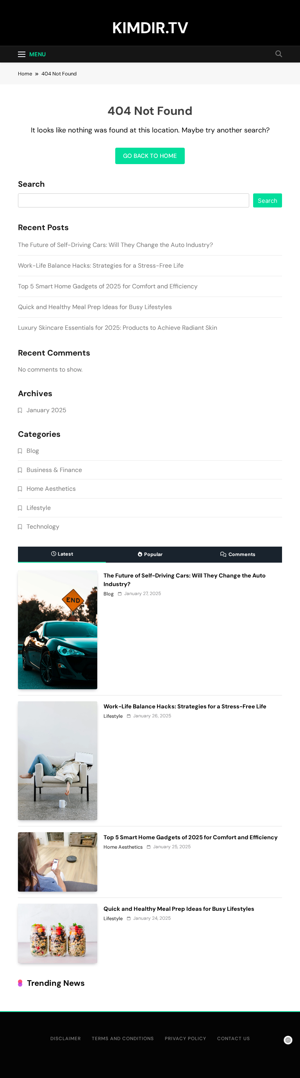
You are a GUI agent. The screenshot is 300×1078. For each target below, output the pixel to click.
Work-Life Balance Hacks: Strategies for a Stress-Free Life (101, 265)
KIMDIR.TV (150, 28)
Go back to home (150, 156)
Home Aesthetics (51, 488)
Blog (33, 451)
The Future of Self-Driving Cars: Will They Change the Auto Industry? (115, 245)
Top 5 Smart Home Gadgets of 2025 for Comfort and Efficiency (108, 286)
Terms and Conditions (123, 1038)
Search (31, 184)
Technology (43, 526)
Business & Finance (54, 470)
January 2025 (46, 410)
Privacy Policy (185, 1038)
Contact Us (233, 1038)
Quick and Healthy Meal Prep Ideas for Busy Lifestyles (95, 307)
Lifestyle (39, 508)
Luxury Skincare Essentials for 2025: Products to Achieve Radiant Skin (117, 328)
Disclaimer (65, 1038)
